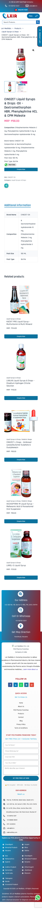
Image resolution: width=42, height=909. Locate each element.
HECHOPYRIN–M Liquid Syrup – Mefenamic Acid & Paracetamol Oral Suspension (20, 506)
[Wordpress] (26, 685)
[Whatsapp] (21, 685)
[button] (21, 10)
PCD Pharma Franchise (21, 710)
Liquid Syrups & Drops (18, 180)
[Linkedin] (15, 685)
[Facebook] (10, 685)
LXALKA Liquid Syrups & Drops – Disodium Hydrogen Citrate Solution (20, 383)
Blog (21, 721)
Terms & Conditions (21, 728)
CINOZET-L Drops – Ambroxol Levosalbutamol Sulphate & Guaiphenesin (18, 445)
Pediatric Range (27, 439)
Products (21, 714)
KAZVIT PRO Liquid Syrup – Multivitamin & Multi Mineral (19, 323)
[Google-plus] (32, 685)
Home (21, 703)
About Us (21, 706)
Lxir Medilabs (20, 888)
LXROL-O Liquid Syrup (16, 565)
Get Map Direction (21, 632)
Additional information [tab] (17, 205)
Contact (21, 717)
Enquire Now (21, 169)
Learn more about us (30, 669)
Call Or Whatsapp (21, 616)
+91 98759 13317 (21, 621)
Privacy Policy (21, 724)
